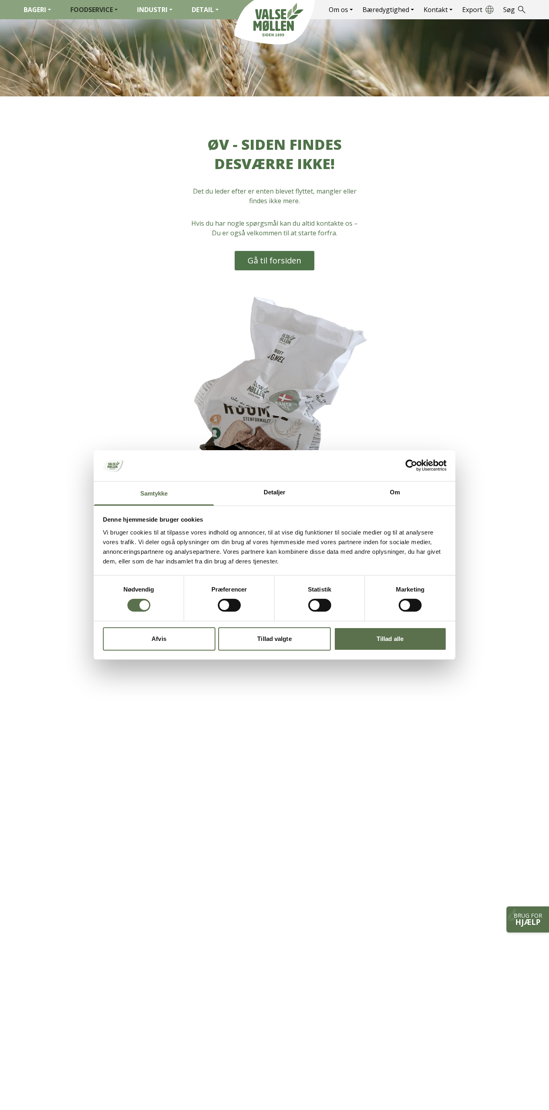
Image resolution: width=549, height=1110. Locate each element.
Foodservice (91, 9)
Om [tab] (395, 492)
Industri (152, 9)
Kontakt (436, 9)
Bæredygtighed (386, 9)
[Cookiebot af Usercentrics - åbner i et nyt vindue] (411, 465)
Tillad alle (390, 638)
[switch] (229, 605)
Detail (203, 9)
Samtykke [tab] (154, 493)
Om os (338, 9)
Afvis (159, 638)
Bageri (35, 9)
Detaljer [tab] (275, 492)
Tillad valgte (274, 638)
